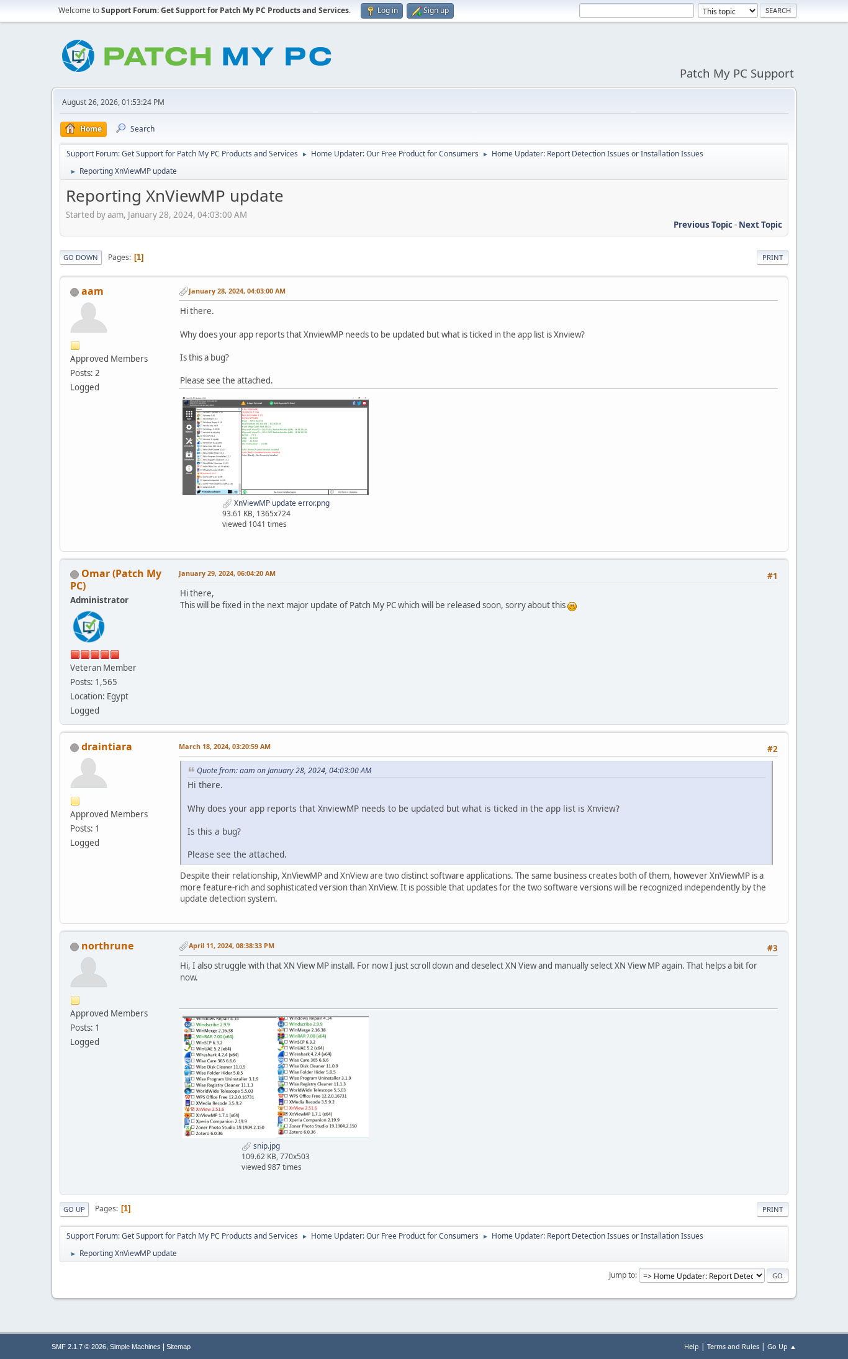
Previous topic (703, 224)
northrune (107, 946)
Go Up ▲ (781, 1346)
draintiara (106, 746)
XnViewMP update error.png (281, 503)
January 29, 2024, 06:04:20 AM (227, 573)
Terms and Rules (733, 1346)
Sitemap (178, 1346)
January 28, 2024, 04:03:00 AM (237, 290)
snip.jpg (265, 1146)
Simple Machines (135, 1346)
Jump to (622, 1275)
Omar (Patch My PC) (115, 580)
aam (92, 291)
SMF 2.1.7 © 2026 (79, 1346)
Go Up (74, 1209)
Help (691, 1346)
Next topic (760, 224)
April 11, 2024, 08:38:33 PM (231, 945)
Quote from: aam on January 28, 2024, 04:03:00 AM (284, 770)
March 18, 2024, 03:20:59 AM (225, 746)
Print (772, 257)
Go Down (80, 257)
